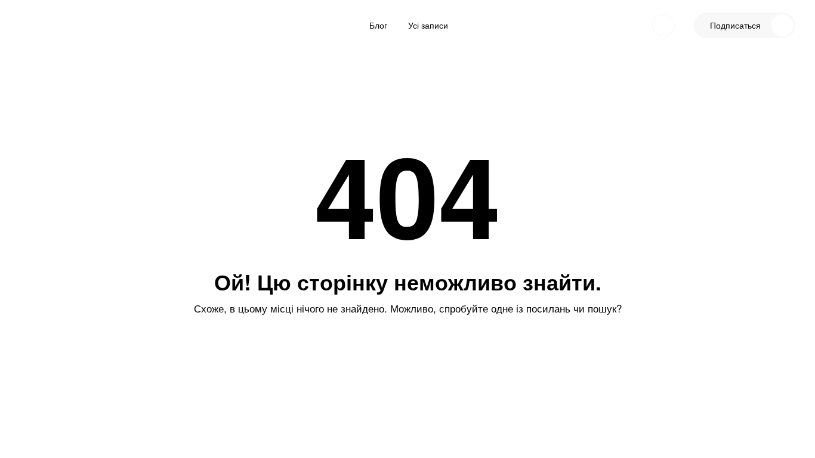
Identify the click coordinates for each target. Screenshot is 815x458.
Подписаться (735, 25)
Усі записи (428, 25)
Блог (378, 25)
